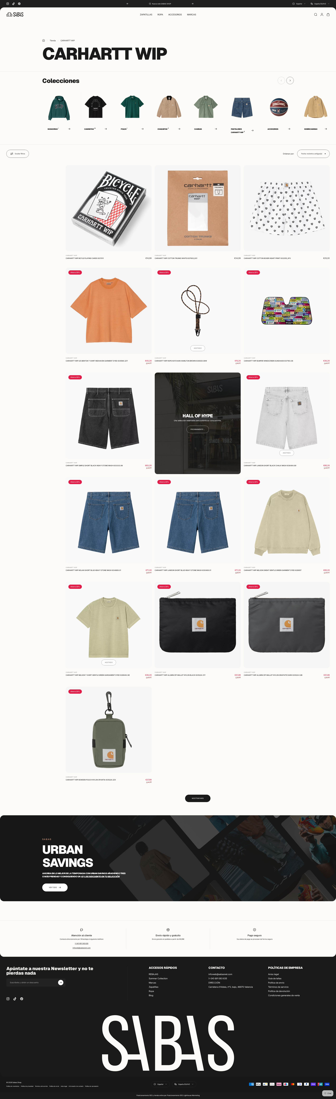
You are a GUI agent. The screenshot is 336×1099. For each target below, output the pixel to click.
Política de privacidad (27, 1086)
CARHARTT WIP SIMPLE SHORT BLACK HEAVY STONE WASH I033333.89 (94, 466)
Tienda (53, 40)
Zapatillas (153, 987)
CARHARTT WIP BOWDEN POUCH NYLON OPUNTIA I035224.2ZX (91, 780)
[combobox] (299, 3)
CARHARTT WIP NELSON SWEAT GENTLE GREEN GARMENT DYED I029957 (272, 570)
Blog (151, 995)
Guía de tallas (274, 978)
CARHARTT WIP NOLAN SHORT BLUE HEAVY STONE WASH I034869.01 (93, 570)
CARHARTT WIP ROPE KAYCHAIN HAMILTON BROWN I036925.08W (181, 361)
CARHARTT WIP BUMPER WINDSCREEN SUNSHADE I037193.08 (268, 361)
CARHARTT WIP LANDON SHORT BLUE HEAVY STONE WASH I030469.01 (183, 570)
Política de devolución (279, 991)
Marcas (152, 982)
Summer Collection (158, 978)
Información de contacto (76, 1086)
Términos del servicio (41, 1086)
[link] (198, 429)
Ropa (151, 991)
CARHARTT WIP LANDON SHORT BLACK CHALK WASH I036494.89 (270, 466)
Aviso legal (273, 974)
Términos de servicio (278, 987)
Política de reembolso (12, 1086)
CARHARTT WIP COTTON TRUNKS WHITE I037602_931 (176, 258)
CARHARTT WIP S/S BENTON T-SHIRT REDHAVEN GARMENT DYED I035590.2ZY (97, 361)
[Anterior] (127, 3)
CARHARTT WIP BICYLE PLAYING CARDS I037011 (85, 258)
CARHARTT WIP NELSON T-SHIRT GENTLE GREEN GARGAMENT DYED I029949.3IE (98, 675)
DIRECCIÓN (214, 982)
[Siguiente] (192, 3)
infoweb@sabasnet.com (82, 948)
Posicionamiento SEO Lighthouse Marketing (183, 1095)
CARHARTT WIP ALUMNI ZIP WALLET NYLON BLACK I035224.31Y (180, 675)
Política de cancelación (91, 1086)
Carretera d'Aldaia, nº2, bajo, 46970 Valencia (230, 987)
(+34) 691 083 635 (81, 943)
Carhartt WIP (71, 255)
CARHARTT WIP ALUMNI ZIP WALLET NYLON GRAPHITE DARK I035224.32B (273, 675)
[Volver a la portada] (43, 40)
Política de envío (276, 982)
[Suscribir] (60, 982)
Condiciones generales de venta (284, 995)
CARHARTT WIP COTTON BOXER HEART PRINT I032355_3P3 (267, 258)
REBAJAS (153, 974)
